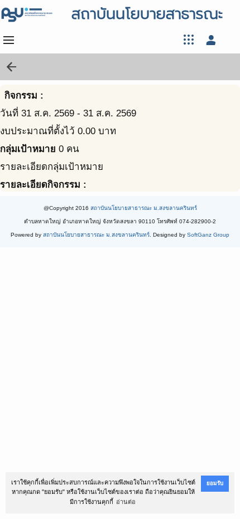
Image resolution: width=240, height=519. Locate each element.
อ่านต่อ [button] (126, 501)
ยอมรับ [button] (215, 483)
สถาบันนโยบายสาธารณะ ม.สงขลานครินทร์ (143, 208)
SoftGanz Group (208, 235)
